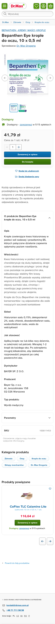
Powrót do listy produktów (17, 563)
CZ (17, 616)
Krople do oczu (39, 458)
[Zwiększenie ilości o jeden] (19, 147)
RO (25, 616)
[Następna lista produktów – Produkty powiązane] (50, 541)
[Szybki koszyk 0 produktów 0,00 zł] (50, 6)
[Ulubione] (36, 6)
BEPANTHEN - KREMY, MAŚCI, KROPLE (24, 30)
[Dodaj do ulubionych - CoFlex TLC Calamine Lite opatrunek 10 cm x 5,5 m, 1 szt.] (50, 489)
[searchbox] (27, 14)
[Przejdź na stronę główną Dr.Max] (18, 6)
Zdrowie (8, 458)
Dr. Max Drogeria (26, 45)
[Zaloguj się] (43, 6)
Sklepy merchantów (14, 465)
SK (21, 616)
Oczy (22, 458)
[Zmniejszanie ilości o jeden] (7, 147)
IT (29, 616)
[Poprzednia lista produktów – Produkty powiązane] (42, 541)
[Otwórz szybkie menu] (4, 6)
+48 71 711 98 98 (15, 610)
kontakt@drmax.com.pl (17, 605)
